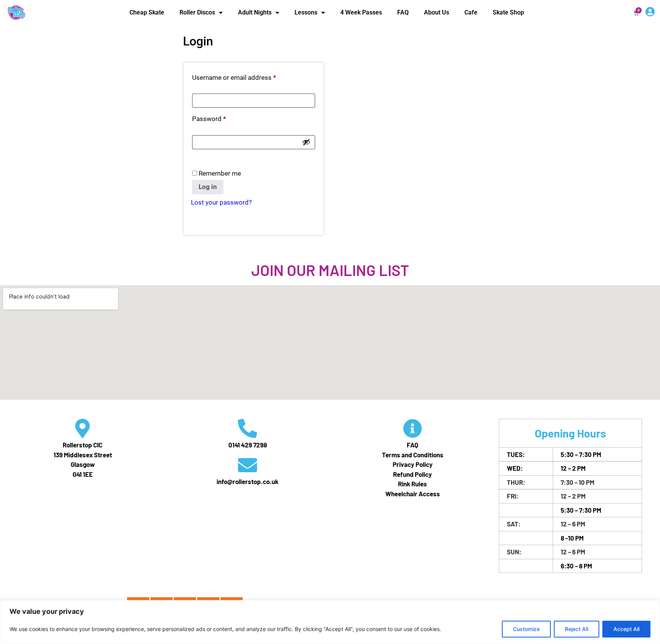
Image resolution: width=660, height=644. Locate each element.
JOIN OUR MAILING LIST (330, 270)
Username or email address (246, 76)
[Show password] (306, 142)
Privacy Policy (413, 464)
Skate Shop (508, 12)
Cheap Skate (146, 12)
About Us (436, 12)
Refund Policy (412, 474)
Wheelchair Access (412, 493)
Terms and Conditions (412, 454)
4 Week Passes (361, 12)
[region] (330, 622)
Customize (526, 629)
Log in (208, 186)
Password (221, 117)
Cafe (470, 12)
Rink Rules (412, 483)
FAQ (403, 12)
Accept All (626, 629)
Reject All (576, 629)
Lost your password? (221, 202)
